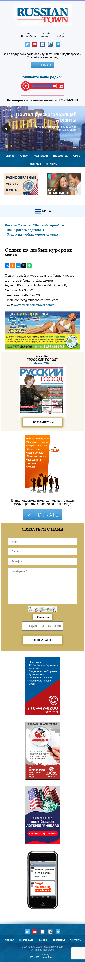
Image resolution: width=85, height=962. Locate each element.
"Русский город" (46, 225)
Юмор (76, 155)
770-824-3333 (68, 100)
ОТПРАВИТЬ (42, 640)
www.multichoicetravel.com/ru (34, 305)
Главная (10, 155)
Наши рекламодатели (24, 230)
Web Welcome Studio (42, 957)
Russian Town (15, 225)
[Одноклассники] (12, 265)
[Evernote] (29, 265)
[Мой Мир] (18, 265)
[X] (23, 265)
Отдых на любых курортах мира (32, 234)
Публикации (40, 155)
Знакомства (60, 155)
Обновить (42, 617)
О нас (24, 155)
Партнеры (34, 163)
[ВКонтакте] (7, 265)
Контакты (51, 163)
